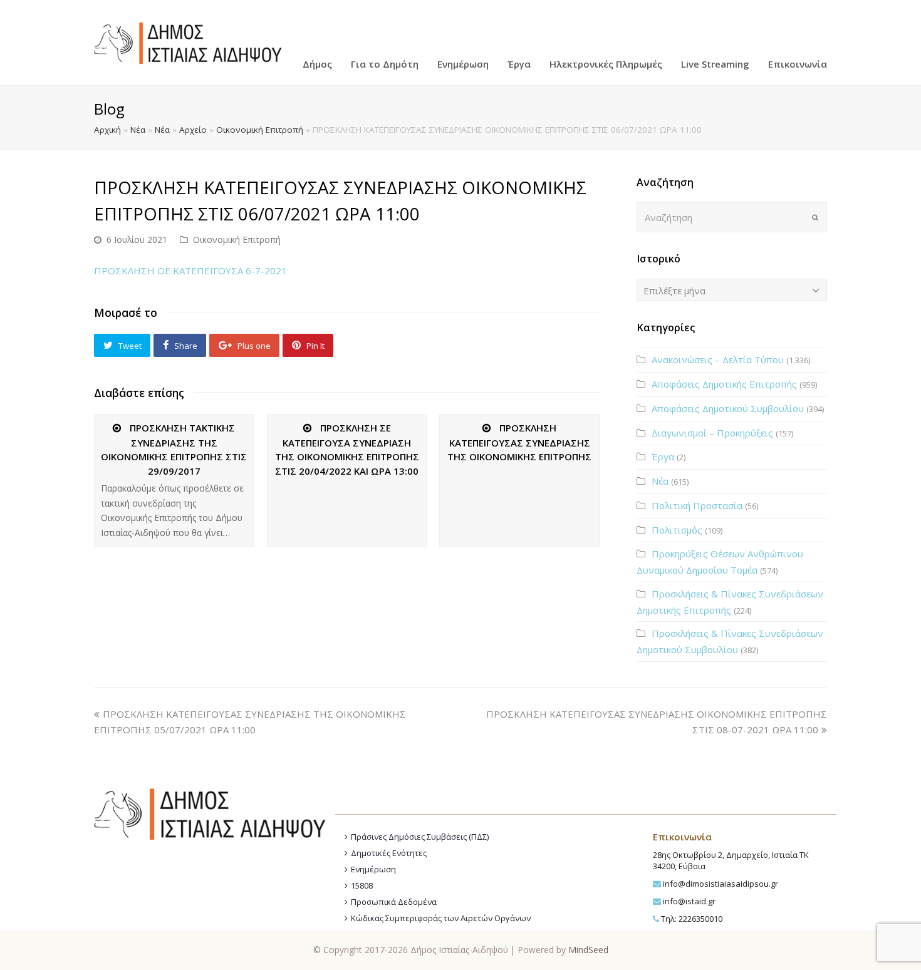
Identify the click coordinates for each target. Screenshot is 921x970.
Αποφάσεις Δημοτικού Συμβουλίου (728, 408)
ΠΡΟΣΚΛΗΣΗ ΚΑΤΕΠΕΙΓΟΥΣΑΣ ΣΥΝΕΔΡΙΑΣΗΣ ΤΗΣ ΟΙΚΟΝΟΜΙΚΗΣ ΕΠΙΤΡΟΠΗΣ (519, 442)
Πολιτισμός (677, 530)
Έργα (663, 456)
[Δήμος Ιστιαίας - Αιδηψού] (188, 41)
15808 (362, 885)
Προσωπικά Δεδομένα (394, 901)
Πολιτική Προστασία (697, 505)
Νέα (137, 129)
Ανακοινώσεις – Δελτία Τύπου (718, 359)
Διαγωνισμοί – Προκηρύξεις (712, 432)
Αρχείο (193, 129)
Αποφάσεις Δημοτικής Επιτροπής (724, 384)
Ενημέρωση (373, 869)
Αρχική (107, 129)
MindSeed (588, 950)
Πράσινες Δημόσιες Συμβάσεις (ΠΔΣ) (420, 836)
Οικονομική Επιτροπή (259, 129)
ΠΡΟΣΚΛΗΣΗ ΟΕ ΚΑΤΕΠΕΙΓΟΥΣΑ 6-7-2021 (190, 270)
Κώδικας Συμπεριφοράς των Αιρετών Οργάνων (441, 918)
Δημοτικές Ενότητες (389, 853)
